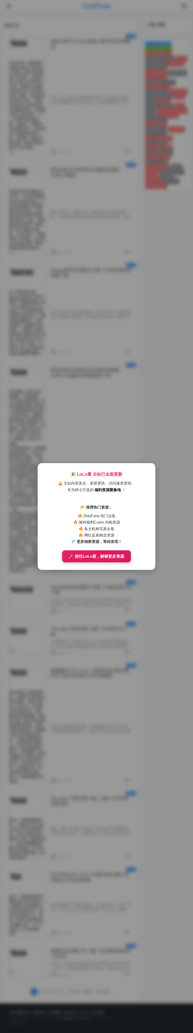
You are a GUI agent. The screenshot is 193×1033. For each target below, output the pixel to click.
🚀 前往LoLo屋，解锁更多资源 (96, 556)
